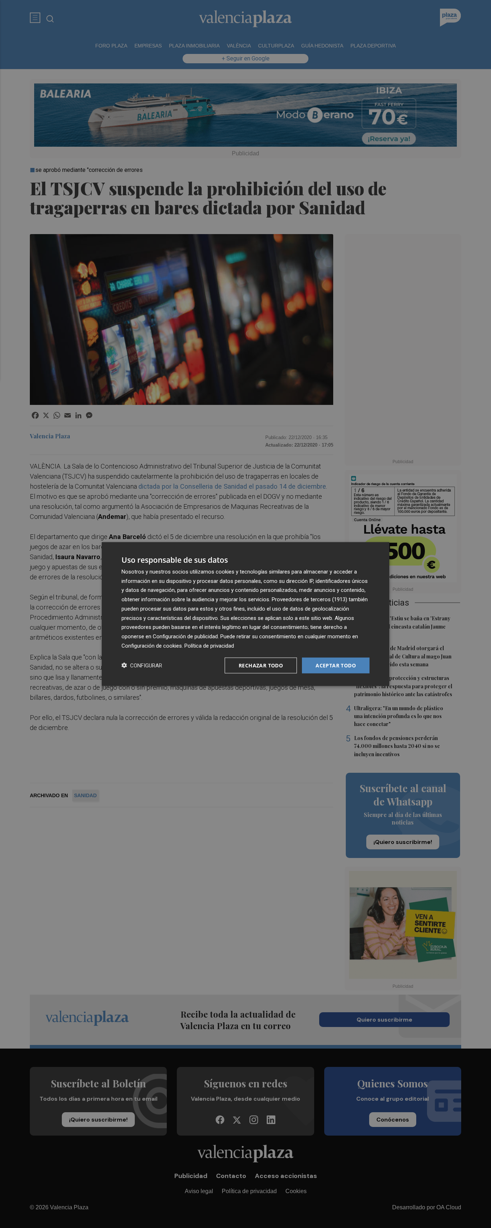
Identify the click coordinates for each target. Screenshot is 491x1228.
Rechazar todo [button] (261, 665)
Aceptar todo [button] (336, 665)
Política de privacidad (209, 645)
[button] (141, 665)
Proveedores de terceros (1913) (309, 599)
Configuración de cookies (151, 645)
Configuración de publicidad (185, 636)
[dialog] (245, 614)
